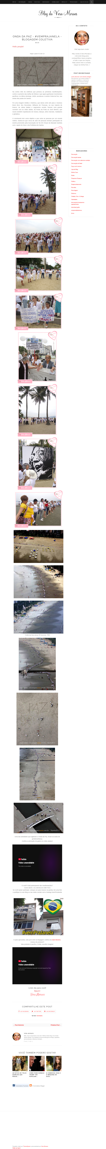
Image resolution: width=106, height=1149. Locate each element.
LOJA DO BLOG (84, 2)
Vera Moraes (29, 1033)
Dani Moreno (56, 940)
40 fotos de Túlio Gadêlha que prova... (19, 1074)
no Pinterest (51, 1011)
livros (72, 213)
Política (73, 181)
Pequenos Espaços (76, 178)
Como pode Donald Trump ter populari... (36, 1074)
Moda (30, 2)
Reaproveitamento (76, 184)
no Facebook (24, 1011)
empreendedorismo (76, 210)
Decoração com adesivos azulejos (80, 160)
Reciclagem (74, 190)
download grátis (75, 207)
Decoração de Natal (76, 163)
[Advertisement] (42, 29)
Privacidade (74, 2)
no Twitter (37, 1011)
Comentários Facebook (21, 1086)
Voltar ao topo (16, 1148)
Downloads (55, 2)
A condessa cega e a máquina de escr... (53, 1074)
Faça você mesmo (76, 166)
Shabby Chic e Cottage (77, 196)
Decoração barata (76, 157)
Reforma (73, 193)
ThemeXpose (26, 1146)
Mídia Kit (64, 2)
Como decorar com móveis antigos (81, 76)
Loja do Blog (74, 169)
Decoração (22, 2)
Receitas (37, 2)
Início (14, 2)
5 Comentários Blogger (38, 1086)
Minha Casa (74, 172)
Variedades (45, 2)
